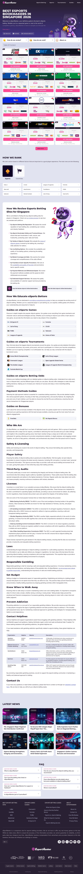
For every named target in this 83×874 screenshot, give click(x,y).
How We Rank (73, 820)
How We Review (73, 817)
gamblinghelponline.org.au (36, 665)
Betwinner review (41, 93)
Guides (71, 2)
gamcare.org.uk (33, 658)
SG (4, 844)
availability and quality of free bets (23, 265)
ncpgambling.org (34, 644)
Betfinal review (42, 142)
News (78, 2)
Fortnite (31, 814)
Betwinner (11, 820)
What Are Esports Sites (52, 809)
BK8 (11, 817)
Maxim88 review (67, 93)
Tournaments (62, 2)
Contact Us (73, 814)
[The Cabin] (63, 860)
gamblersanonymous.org (36, 638)
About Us (73, 811)
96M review (15, 117)
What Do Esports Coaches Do (52, 821)
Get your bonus (15, 66)
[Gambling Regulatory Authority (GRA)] (17, 860)
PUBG (32, 817)
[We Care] (53, 860)
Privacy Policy (73, 823)
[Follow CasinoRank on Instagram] (62, 844)
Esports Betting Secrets (52, 825)
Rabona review (15, 142)
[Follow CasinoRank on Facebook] (58, 844)
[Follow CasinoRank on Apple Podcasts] (78, 844)
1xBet (11, 811)
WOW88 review (41, 117)
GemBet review (68, 69)
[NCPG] (41, 860)
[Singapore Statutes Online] (31, 860)
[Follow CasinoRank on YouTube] (70, 844)
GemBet (11, 814)
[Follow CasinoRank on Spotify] (74, 844)
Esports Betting (41, 2)
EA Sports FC (32, 823)
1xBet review (41, 69)
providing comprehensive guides (40, 300)
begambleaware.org (34, 651)
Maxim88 (11, 823)
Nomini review (68, 142)
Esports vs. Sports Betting (52, 817)
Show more (40, 148)
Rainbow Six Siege (31, 820)
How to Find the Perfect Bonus (51, 813)
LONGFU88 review (15, 69)
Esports (52, 2)
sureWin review (68, 117)
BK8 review (15, 93)
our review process (32, 218)
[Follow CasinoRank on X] (66, 844)
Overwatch (31, 811)
